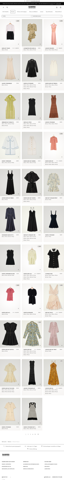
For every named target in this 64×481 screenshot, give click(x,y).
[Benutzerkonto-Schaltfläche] (56, 7)
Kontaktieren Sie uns (6, 466)
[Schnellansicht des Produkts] (18, 44)
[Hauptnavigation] (3, 7)
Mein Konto (47, 466)
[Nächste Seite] (38, 434)
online (51, 3)
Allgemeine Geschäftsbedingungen (31, 464)
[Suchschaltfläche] (7, 7)
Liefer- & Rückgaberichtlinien (51, 464)
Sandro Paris (47, 468)
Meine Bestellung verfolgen (8, 468)
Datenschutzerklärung (28, 468)
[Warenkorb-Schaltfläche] (60, 7)
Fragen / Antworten (6, 464)
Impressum (25, 466)
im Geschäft (58, 3)
